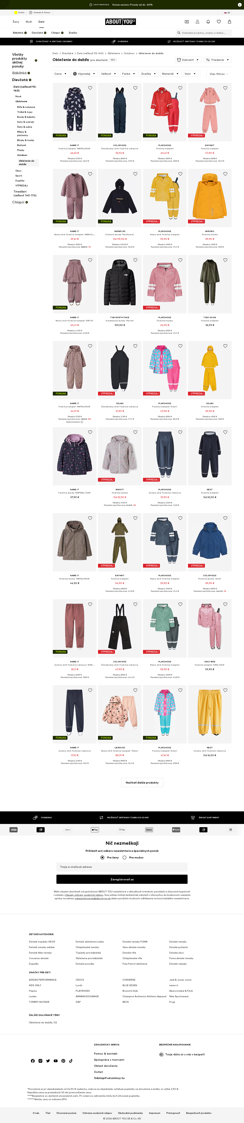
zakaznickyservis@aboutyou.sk (93, 898)
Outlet (21, 12)
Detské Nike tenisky (40, 952)
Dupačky (34, 963)
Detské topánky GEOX (42, 941)
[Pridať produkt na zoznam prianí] (90, 88)
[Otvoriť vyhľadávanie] (178, 32)
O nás (36, 1113)
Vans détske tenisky (134, 947)
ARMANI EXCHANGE (87, 996)
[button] (188, 60)
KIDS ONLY (35, 985)
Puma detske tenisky (181, 958)
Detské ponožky (85, 963)
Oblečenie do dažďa (151, 53)
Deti (41, 21)
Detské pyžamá (178, 947)
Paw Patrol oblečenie (135, 963)
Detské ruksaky (178, 963)
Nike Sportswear (179, 996)
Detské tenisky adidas (42, 947)
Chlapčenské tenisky (87, 947)
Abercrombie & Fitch (181, 990)
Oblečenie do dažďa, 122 (43, 1022)
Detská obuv (176, 952)
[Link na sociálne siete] (32, 1061)
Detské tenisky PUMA (135, 941)
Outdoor (129, 53)
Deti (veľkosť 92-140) (90, 53)
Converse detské (39, 958)
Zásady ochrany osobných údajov (84, 895)
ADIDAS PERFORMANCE (43, 979)
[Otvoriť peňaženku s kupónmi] (187, 21)
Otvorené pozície (66, 1113)
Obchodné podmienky (130, 1113)
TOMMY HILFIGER (39, 1001)
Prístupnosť (173, 1113)
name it (173, 985)
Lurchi (79, 985)
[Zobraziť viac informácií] (74, 163)
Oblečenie (114, 53)
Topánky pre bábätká (88, 952)
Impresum (154, 1113)
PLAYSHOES (83, 990)
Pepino (33, 990)
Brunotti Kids (130, 990)
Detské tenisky (178, 941)
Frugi (172, 1001)
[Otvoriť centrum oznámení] (208, 21)
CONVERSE (129, 979)
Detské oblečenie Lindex (90, 941)
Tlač (47, 1113)
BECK (126, 1001)
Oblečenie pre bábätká (89, 958)
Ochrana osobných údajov (97, 1113)
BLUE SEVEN (130, 985)
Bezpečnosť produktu (198, 1113)
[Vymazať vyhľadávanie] (229, 32)
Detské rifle (129, 952)
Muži (29, 21)
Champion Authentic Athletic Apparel (144, 996)
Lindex (32, 996)
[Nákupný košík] (229, 21)
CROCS (80, 979)
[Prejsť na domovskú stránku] (50, 1046)
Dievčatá (67, 53)
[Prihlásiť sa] (197, 21)
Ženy (16, 21)
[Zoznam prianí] (219, 21)
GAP (78, 1001)
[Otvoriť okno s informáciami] (240, 5)
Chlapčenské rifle (132, 958)
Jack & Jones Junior (180, 979)
